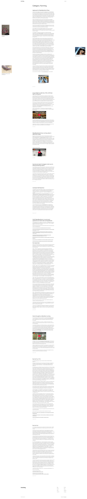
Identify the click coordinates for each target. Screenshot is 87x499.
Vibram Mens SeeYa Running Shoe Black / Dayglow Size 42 (41, 417)
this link (51, 317)
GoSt (40, 222)
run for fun (36, 360)
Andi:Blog (22, 1)
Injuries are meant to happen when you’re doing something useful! (43, 165)
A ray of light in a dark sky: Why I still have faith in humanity (42, 93)
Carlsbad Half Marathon (38, 187)
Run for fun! (35, 425)
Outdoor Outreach (40, 33)
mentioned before (42, 137)
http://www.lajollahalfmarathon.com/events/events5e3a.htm (41, 193)
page (35, 100)
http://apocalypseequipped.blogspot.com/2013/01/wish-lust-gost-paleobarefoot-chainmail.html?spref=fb (42, 235)
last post (49, 222)
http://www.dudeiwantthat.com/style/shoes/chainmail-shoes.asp (42, 227)
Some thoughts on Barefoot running (41, 316)
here (53, 138)
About (65, 1)
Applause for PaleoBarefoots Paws (41, 10)
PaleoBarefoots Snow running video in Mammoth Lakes (42, 133)
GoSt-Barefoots (44, 204)
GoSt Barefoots (39, 329)
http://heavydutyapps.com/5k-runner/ (38, 471)
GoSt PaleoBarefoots (45, 71)
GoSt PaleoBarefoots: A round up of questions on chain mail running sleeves (42, 220)
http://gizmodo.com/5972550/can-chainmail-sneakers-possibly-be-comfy (43, 239)
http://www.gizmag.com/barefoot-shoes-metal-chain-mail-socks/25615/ (43, 241)
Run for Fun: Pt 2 (37, 359)
